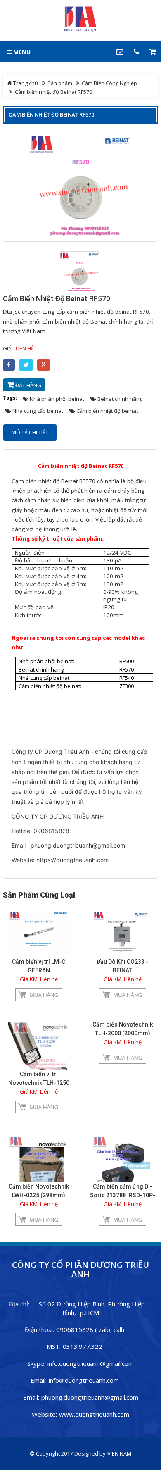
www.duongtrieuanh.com (94, 1414)
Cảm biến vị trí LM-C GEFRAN (38, 966)
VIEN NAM (119, 1453)
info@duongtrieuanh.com (84, 1380)
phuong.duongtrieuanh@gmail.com (89, 1397)
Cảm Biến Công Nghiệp (109, 83)
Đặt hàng (27, 385)
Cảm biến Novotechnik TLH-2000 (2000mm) (122, 1028)
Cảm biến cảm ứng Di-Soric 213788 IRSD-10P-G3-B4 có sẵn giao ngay (122, 1195)
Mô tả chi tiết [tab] (30, 432)
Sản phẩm (59, 83)
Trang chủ (25, 83)
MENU (21, 52)
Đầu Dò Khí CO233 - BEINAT (122, 966)
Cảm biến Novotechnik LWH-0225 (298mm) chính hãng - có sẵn (39, 1195)
